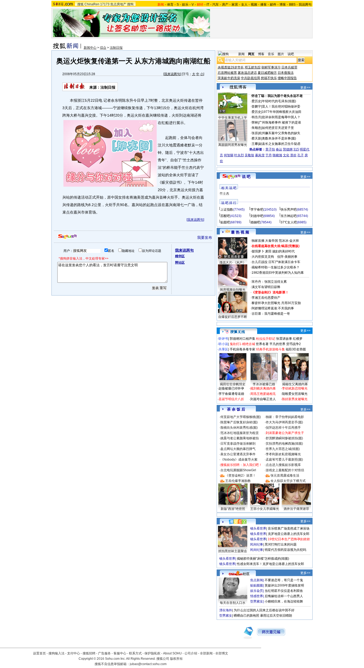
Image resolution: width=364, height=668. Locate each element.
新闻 (241, 54)
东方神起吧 (289, 216)
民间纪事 (256, 544)
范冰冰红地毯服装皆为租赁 (239, 433)
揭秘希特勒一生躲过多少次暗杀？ (276, 267)
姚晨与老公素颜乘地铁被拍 (239, 438)
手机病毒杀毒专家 (242, 349)
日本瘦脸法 (286, 73)
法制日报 (116, 48)
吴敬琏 (249, 155)
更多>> (305, 87)
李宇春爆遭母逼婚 (231, 394)
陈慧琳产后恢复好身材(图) (239, 422)
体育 (170, 4)
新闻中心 (90, 48)
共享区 (223, 349)
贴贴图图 (256, 585)
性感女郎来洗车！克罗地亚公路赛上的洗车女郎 (270, 564)
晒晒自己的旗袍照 (246, 615)
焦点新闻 (256, 580)
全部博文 (221, 653)
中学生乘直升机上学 (232, 118)
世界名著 (262, 344)
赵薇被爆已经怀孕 (231, 388)
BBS (292, 4)
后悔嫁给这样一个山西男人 (284, 596)
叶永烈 (239, 155)
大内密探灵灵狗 (263, 257)
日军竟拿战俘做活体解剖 (238, 443)
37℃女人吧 (289, 222)
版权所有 (176, 659)
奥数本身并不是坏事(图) (279, 138)
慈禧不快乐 (269, 78)
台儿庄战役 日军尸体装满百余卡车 (276, 262)
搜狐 (80, 4)
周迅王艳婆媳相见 (263, 394)
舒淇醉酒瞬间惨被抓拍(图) (284, 438)
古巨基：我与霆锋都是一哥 (271, 313)
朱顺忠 (256, 128)
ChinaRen (91, 4)
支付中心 (73, 653)
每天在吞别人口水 (232, 603)
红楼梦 (297, 339)
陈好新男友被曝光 (295, 399)
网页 (251, 54)
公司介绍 (190, 653)
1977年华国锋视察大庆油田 (281, 112)
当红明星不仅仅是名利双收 (284, 591)
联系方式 (135, 653)
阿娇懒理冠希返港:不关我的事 (273, 308)
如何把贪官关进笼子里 (278, 128)
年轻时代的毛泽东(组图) (279, 101)
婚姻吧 (255, 222)
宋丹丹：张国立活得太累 (269, 282)
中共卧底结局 (250, 78)
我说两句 (305, 4)
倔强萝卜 (258, 251)
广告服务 (104, 653)
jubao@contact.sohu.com (148, 664)
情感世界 (256, 596)
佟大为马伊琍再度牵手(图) (284, 422)
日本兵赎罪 (289, 67)
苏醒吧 (225, 216)
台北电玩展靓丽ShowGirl (238, 470)
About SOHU (172, 653)
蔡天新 (256, 138)
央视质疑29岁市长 (231, 67)
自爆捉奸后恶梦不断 (232, 317)
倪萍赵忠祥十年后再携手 (283, 427)
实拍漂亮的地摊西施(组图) (284, 443)
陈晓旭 (277, 155)
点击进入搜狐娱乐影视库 (283, 465)
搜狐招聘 (89, 653)
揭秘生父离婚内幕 (295, 384)
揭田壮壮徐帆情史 (232, 384)
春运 (279, 149)
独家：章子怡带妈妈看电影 (285, 417)
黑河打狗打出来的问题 (281, 544)
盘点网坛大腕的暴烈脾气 (238, 449)
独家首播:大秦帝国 (265, 241)
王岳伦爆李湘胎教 (238, 481)
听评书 (223, 339)
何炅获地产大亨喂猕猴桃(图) (240, 417)
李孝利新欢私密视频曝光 (283, 454)
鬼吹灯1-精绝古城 (242, 344)
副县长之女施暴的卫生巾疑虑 (279, 144)
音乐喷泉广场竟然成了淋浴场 (288, 528)
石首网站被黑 (227, 73)
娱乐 (185, 4)
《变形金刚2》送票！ (240, 475)
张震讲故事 (284, 339)
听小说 (223, 344)
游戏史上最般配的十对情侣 (285, 470)
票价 (293, 155)
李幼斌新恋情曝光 (295, 388)
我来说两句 (172, 74)
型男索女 (256, 601)
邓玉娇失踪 (253, 67)
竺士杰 (224, 193)
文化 (286, 155)
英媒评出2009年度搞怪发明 (284, 585)
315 (296, 149)
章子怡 (270, 149)
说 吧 (246, 176)
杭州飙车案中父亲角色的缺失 (279, 133)
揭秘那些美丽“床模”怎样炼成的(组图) (263, 558)
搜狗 (130, 4)
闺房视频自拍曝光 (232, 290)
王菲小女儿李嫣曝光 (264, 509)
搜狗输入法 (56, 653)
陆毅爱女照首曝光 (295, 394)
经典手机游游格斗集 (270, 349)
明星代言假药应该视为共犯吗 (285, 550)
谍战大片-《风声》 (232, 262)
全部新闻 (206, 653)
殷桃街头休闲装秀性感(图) (239, 427)
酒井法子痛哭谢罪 (296, 509)
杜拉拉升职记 (265, 339)
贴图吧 (225, 222)
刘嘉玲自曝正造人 (263, 399)
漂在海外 (225, 610)
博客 (283, 4)
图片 (281, 54)
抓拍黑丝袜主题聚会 (232, 551)
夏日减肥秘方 (267, 73)
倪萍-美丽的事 (287, 257)
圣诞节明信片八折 (231, 399)
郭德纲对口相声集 (242, 339)
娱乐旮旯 (256, 591)
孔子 (300, 155)
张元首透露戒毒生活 (284, 475)
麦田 (268, 251)
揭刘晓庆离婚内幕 (263, 388)
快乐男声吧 (289, 209)
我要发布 (204, 237)
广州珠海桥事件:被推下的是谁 (280, 122)
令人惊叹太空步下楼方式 (288, 481)
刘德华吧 (256, 216)
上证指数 (226, 209)
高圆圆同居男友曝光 (232, 145)
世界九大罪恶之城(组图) (283, 449)
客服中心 (120, 653)
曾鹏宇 (256, 106)
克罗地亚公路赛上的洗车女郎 (288, 534)
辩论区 (180, 262)
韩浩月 (256, 117)
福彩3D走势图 (296, 349)
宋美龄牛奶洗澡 (229, 78)
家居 (235, 4)
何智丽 (228, 155)
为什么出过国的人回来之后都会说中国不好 (264, 610)
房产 (225, 4)
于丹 (268, 155)
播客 (263, 4)
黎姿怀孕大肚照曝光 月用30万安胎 (276, 303)
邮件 (273, 4)
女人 (244, 4)
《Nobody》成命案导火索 (238, 459)
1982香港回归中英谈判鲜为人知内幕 (278, 272)
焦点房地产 (118, 4)
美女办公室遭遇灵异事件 (238, 454)
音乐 (271, 54)
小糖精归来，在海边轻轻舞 (284, 601)
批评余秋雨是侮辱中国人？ (281, 117)
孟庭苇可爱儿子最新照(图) (284, 459)
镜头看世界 (258, 528)
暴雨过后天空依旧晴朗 (276, 615)
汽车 (215, 4)
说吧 (291, 54)
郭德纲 (288, 149)
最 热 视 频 (240, 232)
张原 (255, 133)
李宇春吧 (256, 209)
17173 (105, 4)
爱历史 (256, 101)
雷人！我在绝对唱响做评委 (281, 106)
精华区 (180, 256)
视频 (254, 4)
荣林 (255, 122)
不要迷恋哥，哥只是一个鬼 (284, 580)
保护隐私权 (152, 653)
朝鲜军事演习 (271, 67)
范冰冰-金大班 (289, 241)
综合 (103, 48)
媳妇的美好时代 (283, 251)
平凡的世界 (277, 344)
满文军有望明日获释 (266, 287)
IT (208, 4)
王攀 (255, 144)
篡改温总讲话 (247, 73)
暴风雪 (260, 155)
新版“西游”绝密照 (233, 509)
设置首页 (39, 653)
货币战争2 (293, 344)
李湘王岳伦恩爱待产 (266, 298)
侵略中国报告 (287, 78)
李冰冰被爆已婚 (264, 384)
